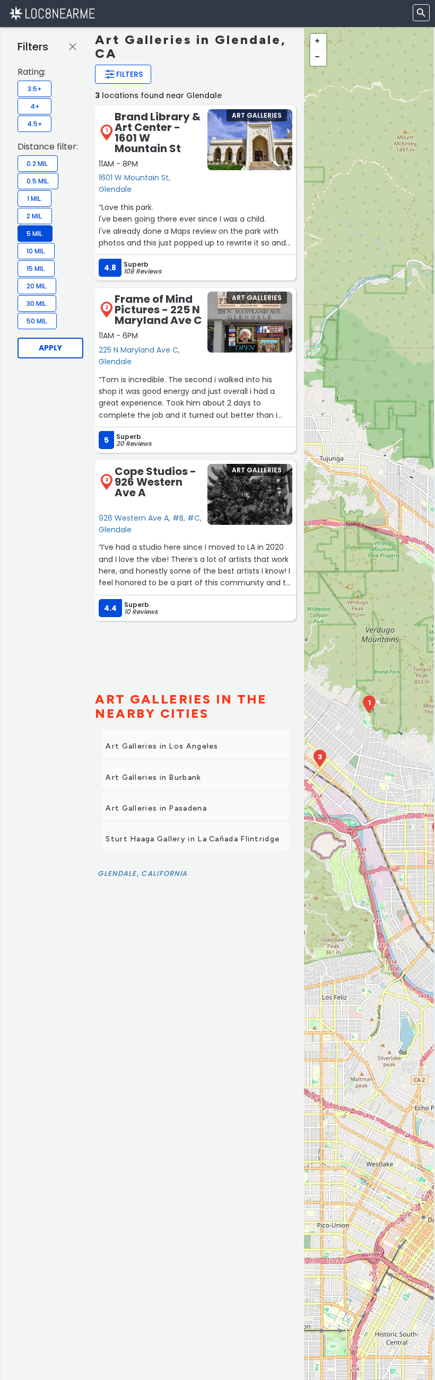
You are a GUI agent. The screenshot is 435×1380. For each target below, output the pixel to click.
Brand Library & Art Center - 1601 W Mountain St (158, 132)
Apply (50, 347)
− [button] (318, 58)
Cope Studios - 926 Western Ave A (155, 482)
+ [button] (318, 42)
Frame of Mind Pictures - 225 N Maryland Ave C (158, 310)
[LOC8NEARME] (51, 13)
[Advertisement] (195, 652)
